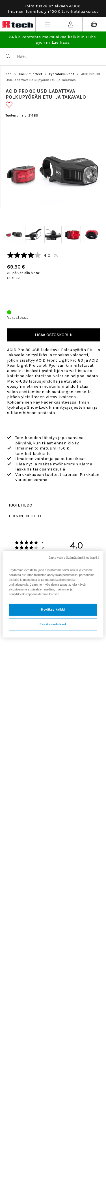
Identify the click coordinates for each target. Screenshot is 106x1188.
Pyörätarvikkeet (61, 74)
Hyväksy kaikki (53, 609)
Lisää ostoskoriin (54, 334)
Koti (9, 74)
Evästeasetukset (53, 624)
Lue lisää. (61, 42)
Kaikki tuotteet (30, 74)
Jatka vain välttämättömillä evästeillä (74, 557)
